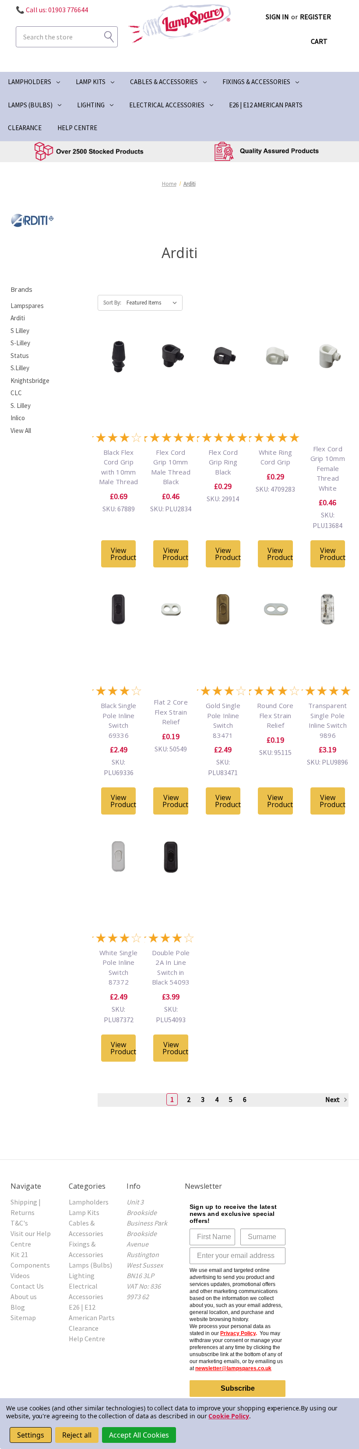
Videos (20, 1275)
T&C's (19, 1223)
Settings (30, 1435)
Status (20, 355)
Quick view (118, 380)
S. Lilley (21, 405)
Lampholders (29, 82)
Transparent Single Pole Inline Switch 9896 (327, 720)
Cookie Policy (228, 1416)
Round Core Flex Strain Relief (275, 715)
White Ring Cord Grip (275, 457)
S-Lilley (20, 343)
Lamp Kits (91, 82)
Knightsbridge (30, 380)
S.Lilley (20, 368)
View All (21, 430)
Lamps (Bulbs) (30, 105)
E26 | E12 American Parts (266, 105)
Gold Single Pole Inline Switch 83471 (223, 720)
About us (24, 1296)
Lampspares (27, 305)
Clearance (25, 128)
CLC (16, 393)
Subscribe (238, 1388)
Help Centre (77, 128)
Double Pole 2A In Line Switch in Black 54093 (171, 967)
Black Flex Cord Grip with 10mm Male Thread (118, 467)
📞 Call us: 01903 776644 (52, 9)
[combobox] (67, 36)
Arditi (18, 318)
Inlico (18, 418)
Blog (18, 1307)
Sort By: (112, 302)
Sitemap (23, 1317)
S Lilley (20, 330)
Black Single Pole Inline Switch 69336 (119, 720)
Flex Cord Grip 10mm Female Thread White (327, 468)
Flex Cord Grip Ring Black (223, 462)
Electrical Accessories (166, 105)
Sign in (277, 16)
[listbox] (153, 302)
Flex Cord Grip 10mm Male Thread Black (170, 467)
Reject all (77, 1435)
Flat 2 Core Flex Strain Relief (171, 712)
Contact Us (27, 1286)
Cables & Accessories (164, 82)
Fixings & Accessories (256, 82)
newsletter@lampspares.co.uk (233, 1368)
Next (333, 1099)
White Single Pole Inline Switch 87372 (118, 967)
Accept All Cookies (139, 1435)
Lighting (91, 105)
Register (315, 16)
